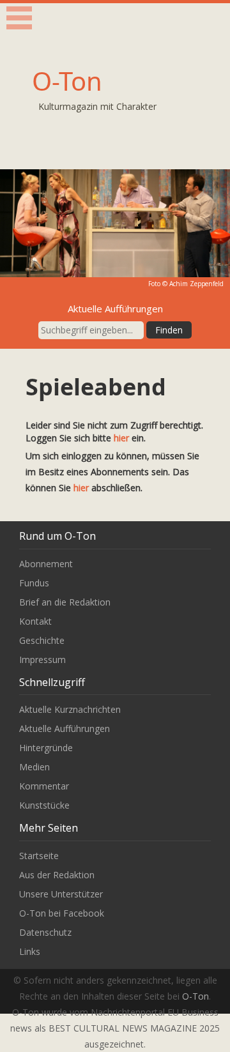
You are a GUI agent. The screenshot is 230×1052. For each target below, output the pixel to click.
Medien (34, 767)
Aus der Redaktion (57, 875)
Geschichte (42, 640)
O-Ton (67, 80)
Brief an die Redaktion (65, 602)
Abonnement (46, 564)
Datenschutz (45, 932)
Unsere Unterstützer (61, 894)
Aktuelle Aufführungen (64, 728)
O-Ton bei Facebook (61, 913)
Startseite (39, 856)
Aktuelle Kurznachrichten (70, 709)
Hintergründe (46, 748)
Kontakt (35, 621)
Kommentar (44, 786)
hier (121, 438)
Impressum (42, 659)
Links (29, 951)
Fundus (34, 583)
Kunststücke (44, 805)
